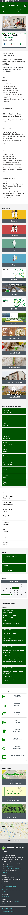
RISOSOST (14, 323)
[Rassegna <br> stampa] (5, 714)
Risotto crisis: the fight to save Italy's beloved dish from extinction (14, 186)
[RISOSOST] (14, 317)
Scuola (14, 265)
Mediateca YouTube (17, 755)
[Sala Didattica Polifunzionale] (14, 22)
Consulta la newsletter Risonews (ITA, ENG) (14, 782)
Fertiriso (14, 279)
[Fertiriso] (14, 273)
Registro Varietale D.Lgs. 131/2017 (8, 463)
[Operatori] (14, 214)
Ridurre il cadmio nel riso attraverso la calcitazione (12, 115)
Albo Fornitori (6, 530)
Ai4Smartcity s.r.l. (17, 901)
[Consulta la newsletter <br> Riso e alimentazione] (14, 791)
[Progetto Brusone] (14, 361)
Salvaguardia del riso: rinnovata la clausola (10, 89)
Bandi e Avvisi (5, 544)
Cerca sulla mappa (7, 827)
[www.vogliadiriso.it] (14, 346)
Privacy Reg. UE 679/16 (10, 556)
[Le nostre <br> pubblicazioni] (5, 740)
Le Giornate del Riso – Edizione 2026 (11, 617)
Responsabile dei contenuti (8, 911)
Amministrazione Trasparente (8, 497)
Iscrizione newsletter (17, 696)
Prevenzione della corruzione (8, 504)
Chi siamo (7, 10)
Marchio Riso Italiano (17, 747)
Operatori (14, 221)
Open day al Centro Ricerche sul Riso (13, 672)
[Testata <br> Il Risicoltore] (5, 731)
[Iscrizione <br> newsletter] (5, 697)
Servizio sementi (5, 457)
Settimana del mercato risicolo (8, 411)
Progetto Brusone (14, 367)
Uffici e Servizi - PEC (9, 570)
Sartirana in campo (9, 633)
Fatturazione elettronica (7, 517)
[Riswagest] (14, 287)
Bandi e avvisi (7, 12)
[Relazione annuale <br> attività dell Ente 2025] (14, 808)
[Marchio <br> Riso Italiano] (5, 748)
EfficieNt (14, 309)
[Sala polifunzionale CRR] (14, 375)
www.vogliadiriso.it (14, 353)
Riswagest (14, 294)
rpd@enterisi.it (5, 872)
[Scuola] (14, 258)
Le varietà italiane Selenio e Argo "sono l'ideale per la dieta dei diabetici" (14, 136)
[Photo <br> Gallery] (5, 723)
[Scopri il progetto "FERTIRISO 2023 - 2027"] (14, 39)
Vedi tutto (4, 80)
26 (10, 594)
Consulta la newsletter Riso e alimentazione (14, 799)
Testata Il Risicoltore (17, 730)
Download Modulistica (6, 524)
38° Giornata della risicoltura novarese (13, 651)
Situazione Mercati (21, 12)
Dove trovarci (21, 10)
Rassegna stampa (17, 713)
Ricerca (14, 250)
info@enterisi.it (9, 867)
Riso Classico (5, 483)
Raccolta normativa (6, 431)
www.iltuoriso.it (14, 338)
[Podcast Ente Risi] (14, 390)
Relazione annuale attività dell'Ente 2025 (14, 816)
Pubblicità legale (6, 892)
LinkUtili (4, 537)
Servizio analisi (5, 450)
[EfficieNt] (14, 302)
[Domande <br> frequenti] (5, 705)
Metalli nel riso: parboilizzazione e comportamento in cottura (12, 158)
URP (4, 561)
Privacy (11, 908)
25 (6, 594)
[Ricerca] (14, 243)
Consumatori (14, 235)
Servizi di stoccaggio (6, 437)
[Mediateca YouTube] (5, 757)
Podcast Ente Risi (14, 397)
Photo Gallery (17, 722)
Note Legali (5, 908)
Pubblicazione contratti (7, 510)
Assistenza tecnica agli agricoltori (8, 444)
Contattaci (6, 566)
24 (3, 594)
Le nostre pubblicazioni (17, 739)
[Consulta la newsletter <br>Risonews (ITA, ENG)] (14, 774)
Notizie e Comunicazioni (8, 54)
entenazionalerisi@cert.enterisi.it (13, 868)
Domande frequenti (17, 704)
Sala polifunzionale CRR (14, 382)
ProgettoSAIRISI (6, 476)
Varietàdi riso (5, 470)
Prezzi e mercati (5, 418)
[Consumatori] (14, 229)
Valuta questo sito (14, 841)
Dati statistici (5, 424)
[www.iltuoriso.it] (14, 331)
